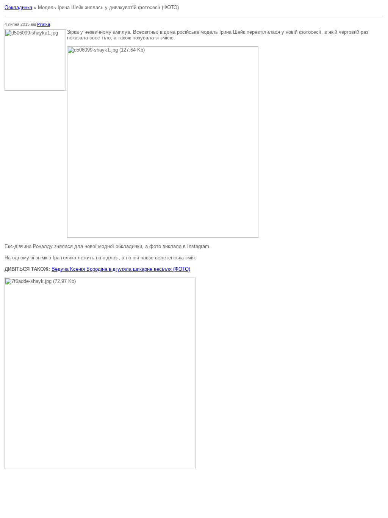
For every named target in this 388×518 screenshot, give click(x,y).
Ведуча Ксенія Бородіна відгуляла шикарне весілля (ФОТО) (121, 269)
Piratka (43, 24)
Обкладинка (18, 7)
